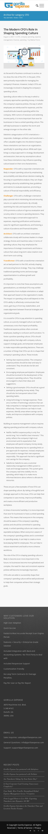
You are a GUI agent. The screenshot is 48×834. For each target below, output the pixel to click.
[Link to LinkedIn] (34, 831)
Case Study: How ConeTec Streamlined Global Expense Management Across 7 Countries (21, 792)
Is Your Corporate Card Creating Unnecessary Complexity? (21, 785)
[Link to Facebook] (38, 831)
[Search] (37, 5)
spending (23, 40)
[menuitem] (37, 5)
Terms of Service (25, 828)
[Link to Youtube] (42, 831)
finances (16, 40)
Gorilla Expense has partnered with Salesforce (21, 769)
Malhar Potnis (35, 40)
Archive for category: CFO (16, 14)
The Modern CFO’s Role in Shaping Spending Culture (21, 31)
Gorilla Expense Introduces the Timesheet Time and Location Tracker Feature (23, 807)
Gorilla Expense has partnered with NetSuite (20, 774)
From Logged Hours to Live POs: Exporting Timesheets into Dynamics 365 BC (20, 799)
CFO (18, 37)
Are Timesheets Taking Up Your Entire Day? (20, 779)
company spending (27, 37)
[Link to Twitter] (30, 831)
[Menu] (41, 5)
